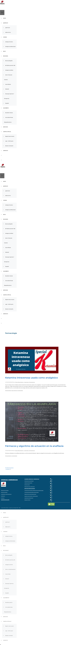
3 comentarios (20, 390)
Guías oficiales (8, 84)
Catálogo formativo (9, 41)
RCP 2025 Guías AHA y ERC (10, 65)
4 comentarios (14, 455)
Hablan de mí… (8, 32)
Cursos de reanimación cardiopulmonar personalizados (33, 490)
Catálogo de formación (28, 482)
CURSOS (5, 37)
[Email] (51, 501)
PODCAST (7, 89)
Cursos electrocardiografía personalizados (31, 492)
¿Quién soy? (7, 27)
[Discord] (51, 496)
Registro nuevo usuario (9, 136)
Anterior (7, 469)
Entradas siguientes (9, 467)
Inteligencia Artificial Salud (10, 46)
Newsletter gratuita (9, 112)
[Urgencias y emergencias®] (2, 4)
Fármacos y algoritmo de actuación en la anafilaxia (34, 446)
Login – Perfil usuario (9, 141)
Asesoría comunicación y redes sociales (31, 496)
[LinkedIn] (51, 489)
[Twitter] (51, 482)
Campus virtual (27, 484)
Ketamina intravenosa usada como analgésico (31, 377)
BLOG (4, 51)
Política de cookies (4, 492)
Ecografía (7, 103)
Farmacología (8, 390)
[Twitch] (51, 494)
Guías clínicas (14, 390)
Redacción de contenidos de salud (30, 494)
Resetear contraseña (9, 145)
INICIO (4, 18)
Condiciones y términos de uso (6, 494)
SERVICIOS (5, 126)
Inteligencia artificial (9, 70)
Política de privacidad (4, 490)
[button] (3, 155)
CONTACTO (5, 150)
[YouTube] (51, 487)
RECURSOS (5, 56)
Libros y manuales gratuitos (10, 569)
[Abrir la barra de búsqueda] (1, 7)
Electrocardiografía (8, 60)
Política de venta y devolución (29, 486)
